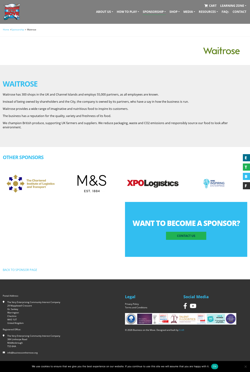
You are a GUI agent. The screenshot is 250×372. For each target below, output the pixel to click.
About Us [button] (103, 12)
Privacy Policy (132, 304)
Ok (214, 366)
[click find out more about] (31, 183)
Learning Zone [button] (232, 6)
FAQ (225, 12)
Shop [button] (173, 12)
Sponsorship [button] (153, 12)
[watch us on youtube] (193, 306)
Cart (213, 6)
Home (6, 29)
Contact (239, 12)
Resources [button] (207, 12)
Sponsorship (17, 29)
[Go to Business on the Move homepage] (12, 12)
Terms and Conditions (136, 307)
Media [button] (188, 12)
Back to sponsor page (20, 270)
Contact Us (186, 236)
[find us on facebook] (185, 306)
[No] (245, 366)
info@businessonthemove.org (22, 352)
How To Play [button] (127, 12)
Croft (181, 330)
